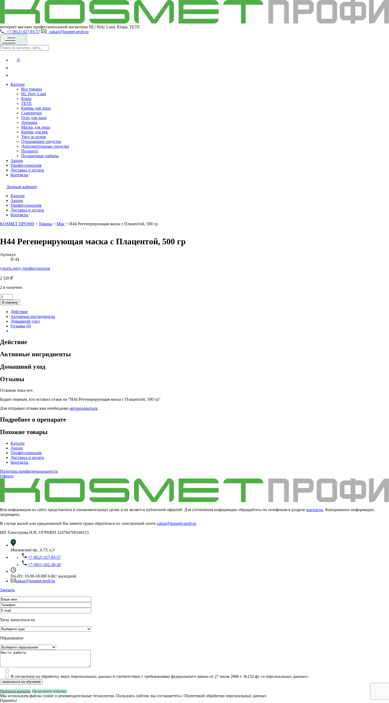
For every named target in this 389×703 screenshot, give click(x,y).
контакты (314, 509)
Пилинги (29, 151)
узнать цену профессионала (25, 268)
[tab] (200, 311)
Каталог (18, 84)
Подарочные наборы (39, 156)
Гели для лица (34, 117)
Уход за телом (33, 136)
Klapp (26, 98)
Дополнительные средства (45, 146)
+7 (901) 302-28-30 (44, 564)
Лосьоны (29, 122)
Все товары (31, 89)
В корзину (10, 302)
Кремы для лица (36, 108)
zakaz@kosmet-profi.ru (67, 31)
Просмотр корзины (15, 691)
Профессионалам (26, 165)
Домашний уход (25, 321)
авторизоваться (83, 408)
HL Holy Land (33, 94)
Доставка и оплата (27, 170)
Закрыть (7, 590)
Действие (19, 311)
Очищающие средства (41, 141)
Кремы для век (34, 132)
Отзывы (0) (21, 326)
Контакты (19, 175)
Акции (17, 160)
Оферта (6, 476)
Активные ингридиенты (33, 316)
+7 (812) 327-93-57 (22, 31)
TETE (26, 103)
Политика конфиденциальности (29, 471)
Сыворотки (31, 113)
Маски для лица (35, 127)
